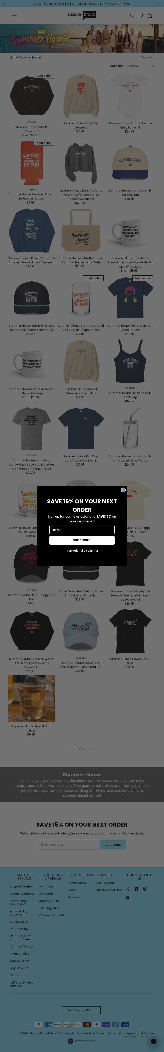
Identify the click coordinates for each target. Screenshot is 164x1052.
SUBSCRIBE (82, 540)
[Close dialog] (123, 490)
